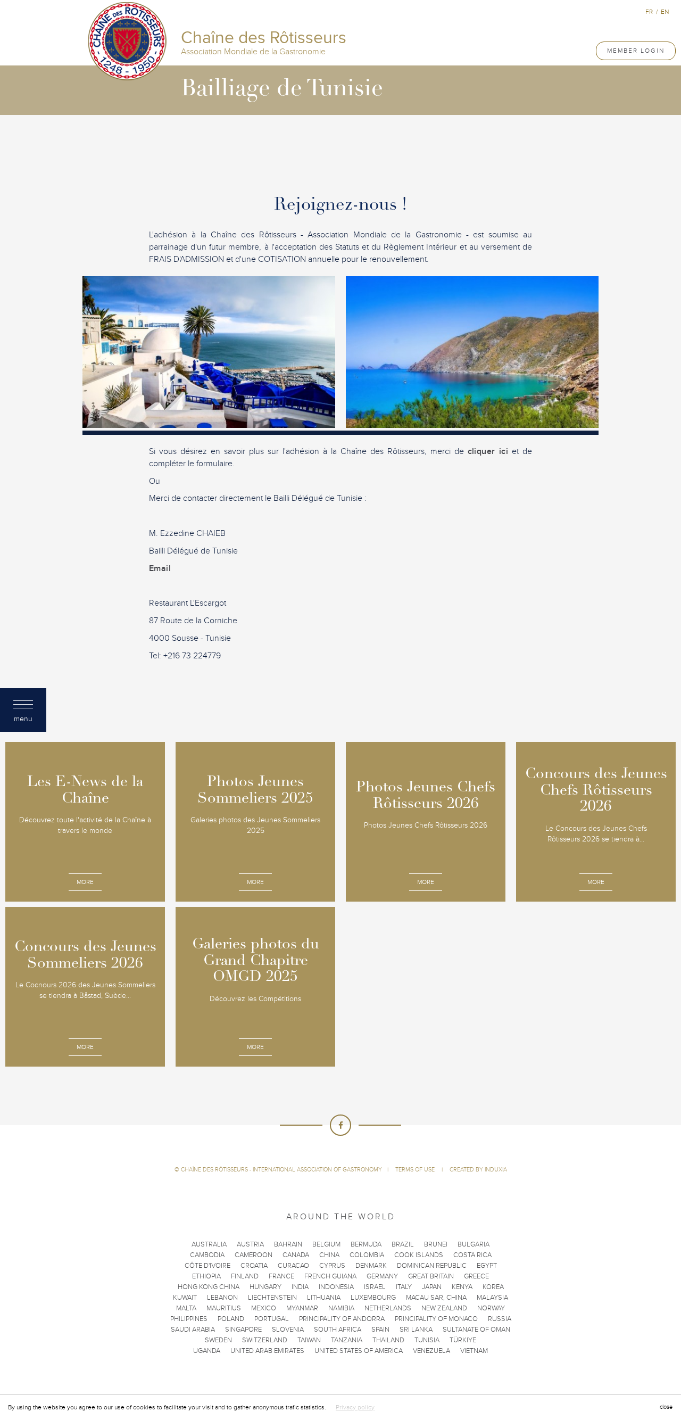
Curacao (293, 1265)
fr (649, 11)
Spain (380, 1329)
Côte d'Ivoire (207, 1265)
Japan (432, 1287)
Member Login (636, 50)
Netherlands (387, 1308)
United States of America (358, 1351)
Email (160, 568)
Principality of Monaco (436, 1319)
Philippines (188, 1319)
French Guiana (330, 1276)
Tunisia (426, 1340)
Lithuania (323, 1297)
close (666, 1407)
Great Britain (431, 1276)
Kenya (462, 1287)
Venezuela (431, 1351)
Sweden (218, 1340)
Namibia (341, 1308)
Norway (491, 1308)
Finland (245, 1276)
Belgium (326, 1244)
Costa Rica (472, 1255)
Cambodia (207, 1255)
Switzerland (264, 1340)
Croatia (254, 1265)
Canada (296, 1255)
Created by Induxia (478, 1169)
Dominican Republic (432, 1265)
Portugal (271, 1319)
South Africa (337, 1329)
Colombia (367, 1255)
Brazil (403, 1244)
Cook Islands (418, 1255)
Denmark (371, 1265)
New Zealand (444, 1308)
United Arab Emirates (267, 1351)
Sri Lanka (416, 1329)
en (665, 11)
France (281, 1276)
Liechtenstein (272, 1297)
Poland (231, 1319)
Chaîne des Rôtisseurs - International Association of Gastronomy (281, 1169)
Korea (493, 1287)
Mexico (263, 1308)
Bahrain (288, 1244)
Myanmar (302, 1308)
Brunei (435, 1244)
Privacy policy (355, 1407)
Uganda (206, 1351)
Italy (404, 1287)
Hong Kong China (208, 1287)
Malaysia (492, 1297)
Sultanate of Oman (476, 1329)
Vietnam (474, 1351)
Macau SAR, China (436, 1297)
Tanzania (346, 1340)
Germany (382, 1276)
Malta (186, 1308)
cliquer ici (488, 451)
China (329, 1255)
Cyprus (332, 1265)
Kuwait (185, 1297)
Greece (476, 1276)
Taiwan (309, 1340)
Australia (209, 1244)
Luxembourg (373, 1297)
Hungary (265, 1287)
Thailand (388, 1340)
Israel (375, 1287)
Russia (499, 1319)
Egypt (487, 1265)
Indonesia (336, 1287)
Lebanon (222, 1297)
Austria (250, 1244)
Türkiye (463, 1340)
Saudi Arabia (193, 1329)
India (300, 1287)
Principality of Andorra (342, 1319)
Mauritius (223, 1308)
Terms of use (415, 1169)
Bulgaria (473, 1244)
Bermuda (366, 1244)
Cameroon (253, 1255)
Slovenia (288, 1329)
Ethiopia (206, 1276)
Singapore (243, 1329)
